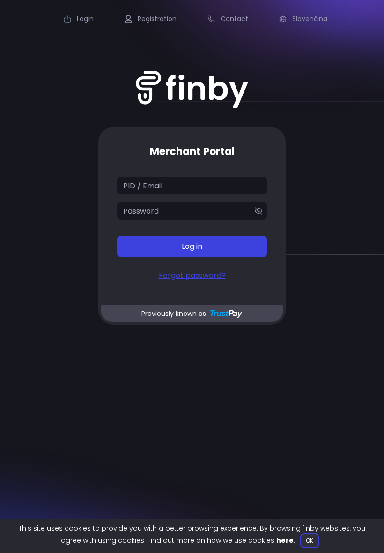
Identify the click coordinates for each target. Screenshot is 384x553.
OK (309, 541)
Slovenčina (308, 18)
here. (285, 540)
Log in (192, 246)
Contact (233, 18)
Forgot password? (192, 275)
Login (84, 18)
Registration (156, 18)
